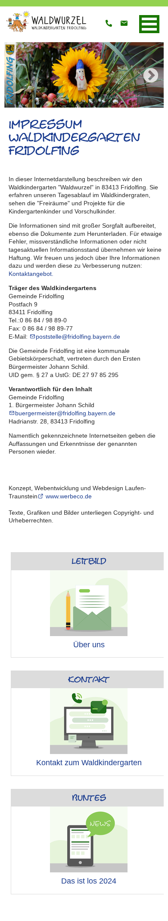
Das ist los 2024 (88, 881)
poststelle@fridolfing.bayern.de (78, 336)
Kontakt (88, 679)
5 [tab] (97, 104)
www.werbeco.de (68, 496)
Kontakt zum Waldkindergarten (89, 762)
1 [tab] (45, 104)
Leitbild (89, 561)
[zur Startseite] (45, 31)
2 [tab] (58, 104)
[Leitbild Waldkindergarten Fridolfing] (89, 603)
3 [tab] (71, 104)
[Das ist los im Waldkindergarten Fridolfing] (89, 839)
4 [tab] (84, 104)
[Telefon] (109, 24)
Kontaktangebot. (31, 273)
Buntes (89, 798)
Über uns (89, 644)
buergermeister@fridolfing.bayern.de (65, 413)
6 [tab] (110, 104)
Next (150, 76)
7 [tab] (122, 104)
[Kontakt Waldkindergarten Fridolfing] (89, 721)
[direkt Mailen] (124, 24)
